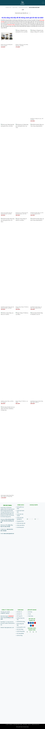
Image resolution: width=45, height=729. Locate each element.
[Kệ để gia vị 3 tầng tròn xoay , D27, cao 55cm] (37, 73)
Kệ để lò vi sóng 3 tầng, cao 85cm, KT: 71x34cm (7, 402)
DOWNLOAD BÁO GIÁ (35, 724)
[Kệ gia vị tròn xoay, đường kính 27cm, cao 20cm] (8, 36)
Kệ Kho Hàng (19, 635)
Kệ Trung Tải (19, 616)
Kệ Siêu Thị (19, 613)
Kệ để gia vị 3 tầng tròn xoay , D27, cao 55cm (37, 119)
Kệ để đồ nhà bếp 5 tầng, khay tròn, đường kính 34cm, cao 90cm (7, 307)
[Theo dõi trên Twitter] (33, 623)
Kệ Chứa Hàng (20, 629)
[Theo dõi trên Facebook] (29, 623)
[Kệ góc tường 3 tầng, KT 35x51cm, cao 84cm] (22, 262)
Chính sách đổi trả (20, 525)
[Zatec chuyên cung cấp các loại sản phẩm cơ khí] (22, 2)
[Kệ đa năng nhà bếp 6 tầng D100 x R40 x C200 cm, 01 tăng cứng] (8, 450)
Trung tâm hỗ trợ (20, 521)
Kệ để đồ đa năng (23, 7)
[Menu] (1, 2)
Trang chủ (8, 7)
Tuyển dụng (30, 616)
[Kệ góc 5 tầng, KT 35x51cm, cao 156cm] (22, 356)
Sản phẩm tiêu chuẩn (17, 724)
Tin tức (29, 613)
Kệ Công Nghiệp (20, 633)
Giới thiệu (30, 611)
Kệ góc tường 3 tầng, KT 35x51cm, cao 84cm (22, 307)
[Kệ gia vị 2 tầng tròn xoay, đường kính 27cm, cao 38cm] (22, 36)
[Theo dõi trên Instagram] (31, 623)
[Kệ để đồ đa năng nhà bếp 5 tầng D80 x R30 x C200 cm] (37, 356)
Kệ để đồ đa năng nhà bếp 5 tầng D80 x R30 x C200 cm (36, 402)
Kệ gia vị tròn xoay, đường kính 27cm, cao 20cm (6, 45)
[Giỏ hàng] (43, 3)
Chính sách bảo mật (21, 523)
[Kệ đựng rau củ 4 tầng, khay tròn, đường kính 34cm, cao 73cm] (22, 167)
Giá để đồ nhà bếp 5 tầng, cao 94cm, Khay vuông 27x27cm (36, 307)
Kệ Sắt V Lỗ (19, 611)
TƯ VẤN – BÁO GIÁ (9, 724)
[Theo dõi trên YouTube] (33, 626)
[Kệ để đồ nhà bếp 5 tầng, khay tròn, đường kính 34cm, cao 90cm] (8, 262)
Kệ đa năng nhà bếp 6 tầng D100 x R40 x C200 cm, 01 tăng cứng (7, 496)
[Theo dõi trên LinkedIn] (31, 626)
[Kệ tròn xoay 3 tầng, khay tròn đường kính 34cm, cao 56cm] (8, 167)
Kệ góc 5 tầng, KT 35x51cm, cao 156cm (22, 402)
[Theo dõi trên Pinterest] (35, 623)
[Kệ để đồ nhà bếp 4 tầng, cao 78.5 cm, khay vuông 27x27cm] (37, 167)
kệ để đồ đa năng (11, 24)
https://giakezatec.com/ (9, 627)
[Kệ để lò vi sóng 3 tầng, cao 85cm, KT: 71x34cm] (8, 356)
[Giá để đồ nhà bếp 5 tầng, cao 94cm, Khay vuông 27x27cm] (37, 262)
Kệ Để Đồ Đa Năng (21, 621)
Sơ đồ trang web (20, 527)
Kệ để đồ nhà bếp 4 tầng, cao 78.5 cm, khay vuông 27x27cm (36, 213)
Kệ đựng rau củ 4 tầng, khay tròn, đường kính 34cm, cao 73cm (22, 213)
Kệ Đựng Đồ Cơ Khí (21, 627)
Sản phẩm (14, 7)
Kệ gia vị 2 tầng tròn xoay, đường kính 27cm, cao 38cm (22, 45)
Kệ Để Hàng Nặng (20, 631)
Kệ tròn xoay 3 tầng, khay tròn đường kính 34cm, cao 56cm (6, 213)
